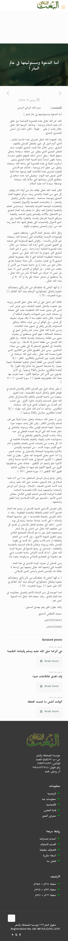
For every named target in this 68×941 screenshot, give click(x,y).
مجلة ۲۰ (51, 895)
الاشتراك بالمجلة (48, 850)
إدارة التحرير (50, 811)
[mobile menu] (63, 8)
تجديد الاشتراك (48, 845)
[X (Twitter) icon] (16, 935)
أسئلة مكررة (49, 856)
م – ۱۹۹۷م (40, 895)
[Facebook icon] (20, 935)
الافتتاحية (51, 805)
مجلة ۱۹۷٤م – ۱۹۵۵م (45, 884)
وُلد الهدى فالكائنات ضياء (47, 677)
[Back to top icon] (11, 918)
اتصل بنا (51, 861)
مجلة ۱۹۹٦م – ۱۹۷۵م (45, 890)
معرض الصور (49, 816)
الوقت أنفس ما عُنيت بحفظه (44, 702)
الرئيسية (51, 794)
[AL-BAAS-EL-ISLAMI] (48, 5)
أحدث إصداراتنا (48, 839)
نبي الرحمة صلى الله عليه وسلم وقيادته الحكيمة (34, 652)
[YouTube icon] (12, 935)
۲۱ (48, 895)
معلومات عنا (49, 799)
